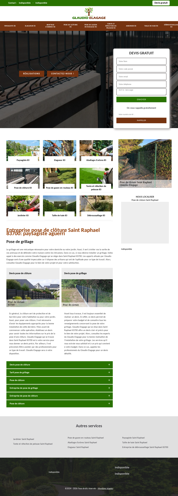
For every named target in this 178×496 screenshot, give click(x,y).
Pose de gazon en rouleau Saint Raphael (86, 438)
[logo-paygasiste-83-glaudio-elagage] (89, 19)
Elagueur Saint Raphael (78, 447)
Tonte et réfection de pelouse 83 (110, 26)
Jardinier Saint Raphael (23, 439)
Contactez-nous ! (62, 74)
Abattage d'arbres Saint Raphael (82, 443)
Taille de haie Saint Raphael (134, 443)
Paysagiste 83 (10, 26)
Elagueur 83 (30, 26)
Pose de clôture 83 (71, 26)
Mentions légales (105, 489)
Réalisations (31, 74)
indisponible (25, 3)
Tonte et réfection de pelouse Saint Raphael (33, 444)
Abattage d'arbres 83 (50, 26)
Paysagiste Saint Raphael (133, 438)
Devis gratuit (161, 3)
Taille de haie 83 (151, 26)
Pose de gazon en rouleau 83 (91, 26)
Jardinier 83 (131, 26)
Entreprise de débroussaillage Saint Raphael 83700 (145, 447)
